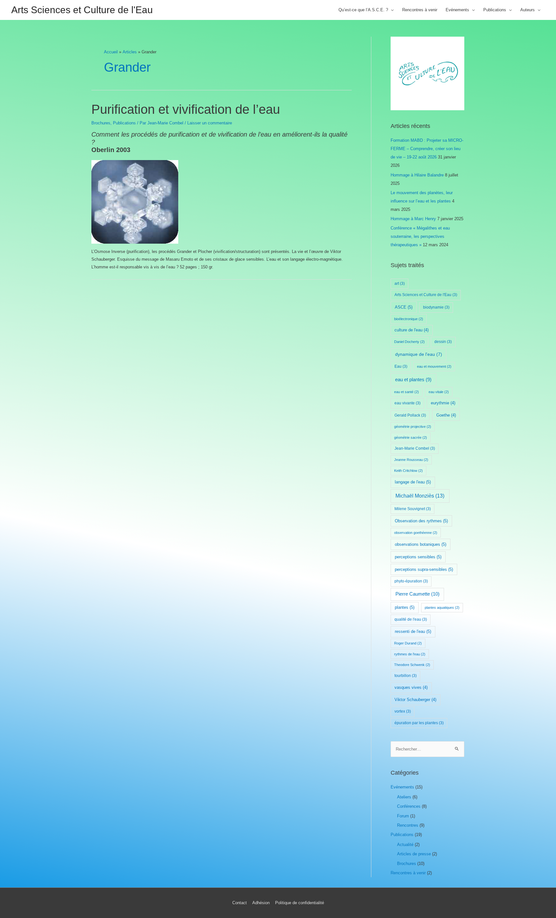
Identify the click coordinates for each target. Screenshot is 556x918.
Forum (403, 816)
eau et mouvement (434, 366)
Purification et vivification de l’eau (185, 109)
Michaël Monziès (419, 496)
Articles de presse (414, 853)
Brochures (100, 123)
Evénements (457, 9)
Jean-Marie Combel (414, 448)
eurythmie (443, 403)
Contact (239, 902)
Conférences (409, 806)
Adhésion (261, 902)
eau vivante (407, 403)
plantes (404, 607)
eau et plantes (413, 379)
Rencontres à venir (419, 9)
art (399, 283)
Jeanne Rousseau (411, 460)
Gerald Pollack (410, 415)
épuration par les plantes (419, 723)
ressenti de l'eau (413, 631)
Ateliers (404, 797)
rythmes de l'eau (409, 654)
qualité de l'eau (410, 619)
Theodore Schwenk (412, 665)
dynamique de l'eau (418, 354)
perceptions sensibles (418, 556)
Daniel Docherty (409, 342)
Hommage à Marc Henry (413, 218)
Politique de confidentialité (299, 902)
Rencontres (407, 825)
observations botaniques (420, 544)
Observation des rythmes (421, 520)
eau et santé (406, 392)
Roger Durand (408, 643)
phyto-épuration (411, 581)
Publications (494, 9)
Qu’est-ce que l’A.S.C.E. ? (363, 9)
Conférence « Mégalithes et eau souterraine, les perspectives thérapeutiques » (420, 236)
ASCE (403, 307)
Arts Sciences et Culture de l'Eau (82, 9)
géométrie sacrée (410, 437)
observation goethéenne (415, 533)
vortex (402, 711)
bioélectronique (408, 319)
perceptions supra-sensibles (424, 569)
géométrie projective (412, 426)
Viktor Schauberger (415, 700)
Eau (400, 366)
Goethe (446, 415)
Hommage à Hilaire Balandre (417, 175)
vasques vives (411, 687)
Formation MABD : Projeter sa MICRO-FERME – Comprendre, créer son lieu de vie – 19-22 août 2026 (427, 148)
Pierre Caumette (417, 594)
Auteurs (527, 9)
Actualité (405, 844)
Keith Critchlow (408, 471)
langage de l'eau (413, 482)
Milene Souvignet (412, 509)
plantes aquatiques (442, 607)
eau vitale (439, 392)
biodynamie (436, 307)
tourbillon (405, 675)
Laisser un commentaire (209, 123)
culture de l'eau (411, 330)
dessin (443, 341)
